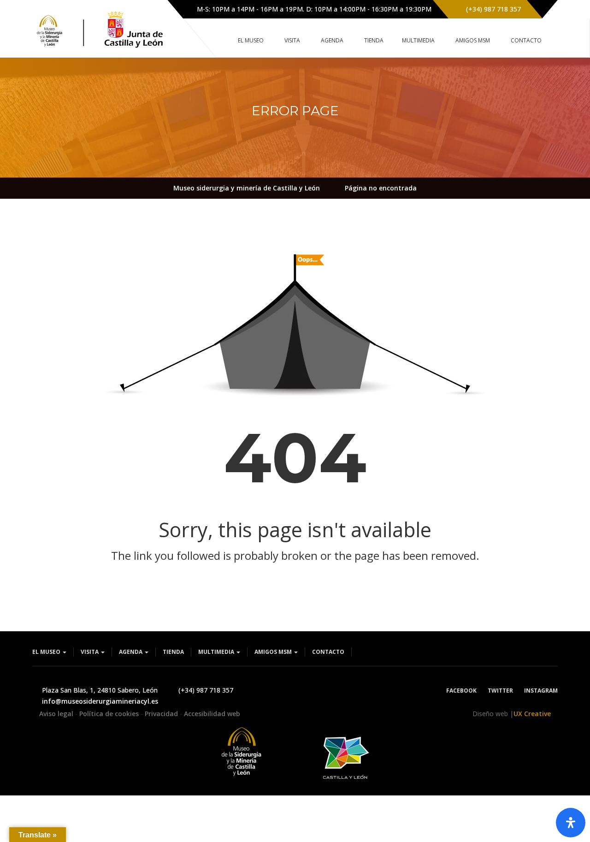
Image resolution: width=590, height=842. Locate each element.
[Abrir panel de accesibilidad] (570, 822)
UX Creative (532, 713)
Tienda (173, 652)
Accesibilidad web (212, 713)
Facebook (461, 690)
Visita (90, 652)
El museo (47, 652)
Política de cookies (110, 713)
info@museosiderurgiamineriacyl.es (100, 701)
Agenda (131, 652)
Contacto (328, 652)
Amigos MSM (273, 652)
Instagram (541, 690)
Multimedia (217, 652)
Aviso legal (57, 713)
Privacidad (162, 713)
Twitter (500, 690)
